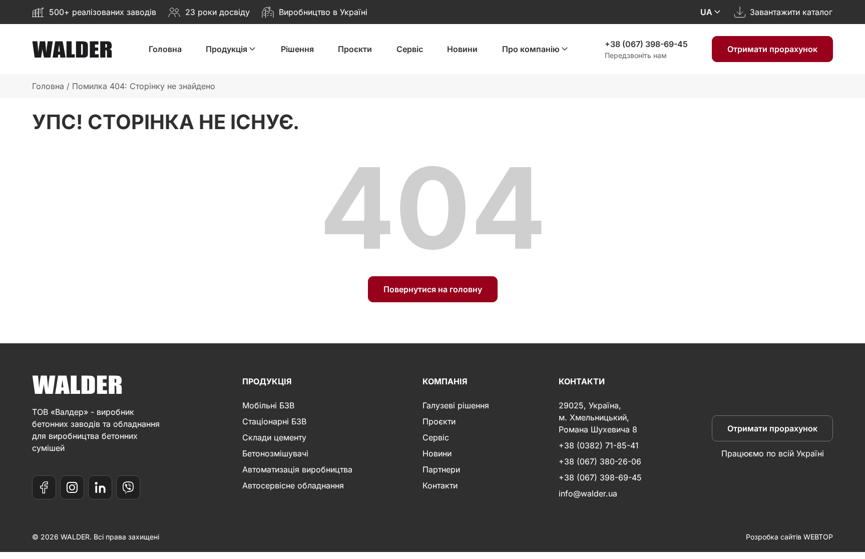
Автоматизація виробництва (297, 469)
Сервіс (409, 49)
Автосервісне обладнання (293, 485)
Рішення (297, 49)
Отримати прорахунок (772, 49)
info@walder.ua (588, 493)
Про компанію (531, 49)
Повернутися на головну (432, 289)
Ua (706, 12)
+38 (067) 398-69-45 (646, 44)
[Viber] (128, 487)
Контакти (440, 485)
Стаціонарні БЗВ (274, 421)
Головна (165, 49)
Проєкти (355, 49)
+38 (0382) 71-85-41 (599, 445)
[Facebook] (44, 487)
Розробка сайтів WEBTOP (789, 536)
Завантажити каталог (791, 12)
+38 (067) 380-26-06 (600, 461)
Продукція (226, 49)
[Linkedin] (100, 487)
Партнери (441, 469)
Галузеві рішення (455, 405)
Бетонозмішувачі (275, 453)
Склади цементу (274, 437)
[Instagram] (72, 487)
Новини (462, 49)
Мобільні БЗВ (268, 405)
